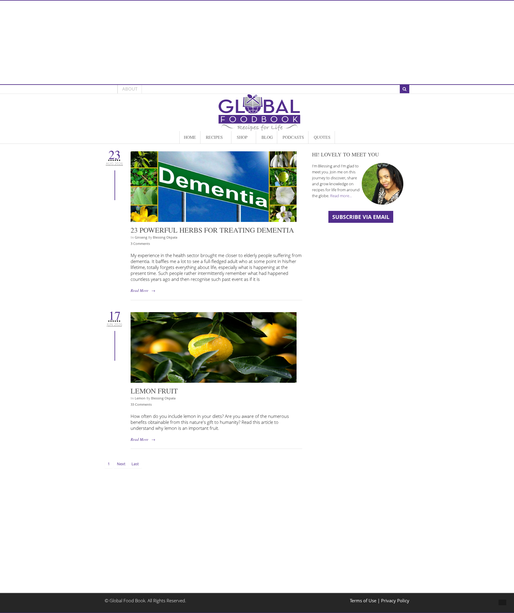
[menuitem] (189, 137)
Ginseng (141, 237)
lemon (140, 398)
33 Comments (141, 404)
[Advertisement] (257, 42)
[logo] (259, 128)
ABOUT (129, 89)
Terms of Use (363, 600)
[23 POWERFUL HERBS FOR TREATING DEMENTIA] (214, 219)
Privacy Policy (395, 600)
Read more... (341, 195)
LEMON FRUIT (154, 391)
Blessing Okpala (165, 237)
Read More (139, 290)
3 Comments (140, 243)
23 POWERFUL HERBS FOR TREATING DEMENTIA (212, 230)
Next (121, 463)
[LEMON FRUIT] (214, 379)
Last (135, 463)
